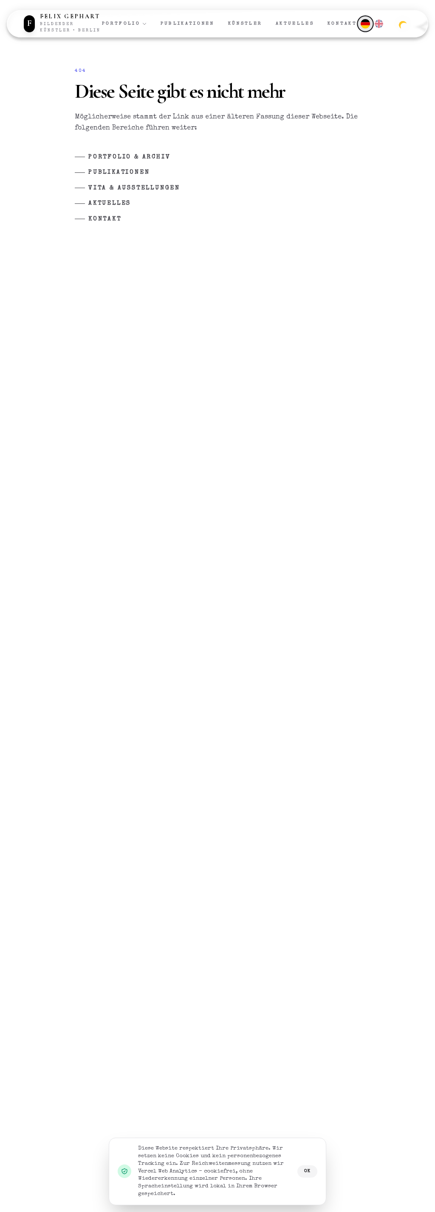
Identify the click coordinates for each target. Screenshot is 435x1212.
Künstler (245, 23)
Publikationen (188, 23)
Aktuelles (295, 23)
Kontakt (342, 23)
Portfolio (121, 23)
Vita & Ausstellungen (134, 188)
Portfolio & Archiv (129, 157)
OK (307, 1171)
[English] (379, 24)
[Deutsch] (365, 23)
